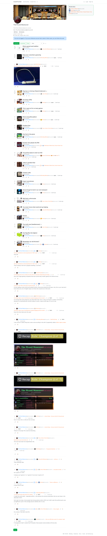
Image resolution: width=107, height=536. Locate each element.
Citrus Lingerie (56, 508)
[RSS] (45, 43)
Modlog (71, 533)
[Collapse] (15, 64)
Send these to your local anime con (21, 439)
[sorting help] (43, 43)
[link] (26, 51)
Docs (80, 533)
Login (87, 1)
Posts (28, 43)
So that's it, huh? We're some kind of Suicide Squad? (24, 285)
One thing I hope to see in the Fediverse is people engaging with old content (29, 298)
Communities (26, 1)
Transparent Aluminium (50, 448)
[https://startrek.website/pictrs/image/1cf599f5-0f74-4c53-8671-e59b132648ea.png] (19, 48)
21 (24, 104)
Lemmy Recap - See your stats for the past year (54, 329)
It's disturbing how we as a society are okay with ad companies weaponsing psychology (32, 274)
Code (83, 533)
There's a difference (54, 482)
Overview (16, 43)
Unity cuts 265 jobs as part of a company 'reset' (55, 519)
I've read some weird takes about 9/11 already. (23, 494)
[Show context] (41, 66)
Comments (22, 43)
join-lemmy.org (89, 533)
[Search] (84, 1)
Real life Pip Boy (54, 319)
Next (15, 530)
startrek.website (26, 47)
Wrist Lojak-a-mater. (61, 322)
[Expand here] (19, 56)
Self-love (56, 459)
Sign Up (91, 1)
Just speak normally (57, 469)
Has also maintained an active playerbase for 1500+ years (25, 252)
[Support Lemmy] (37, 1)
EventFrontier (18, 1)
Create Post (33, 1)
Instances (76, 533)
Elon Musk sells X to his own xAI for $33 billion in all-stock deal (26, 66)
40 (24, 50)
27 (24, 95)
